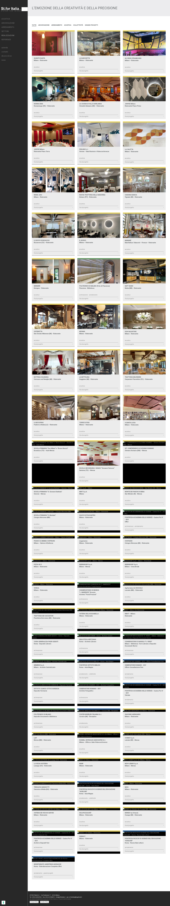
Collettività (78, 25)
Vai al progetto (53, 71)
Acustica (67, 25)
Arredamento (56, 25)
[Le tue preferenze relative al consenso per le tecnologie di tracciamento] (3, 902)
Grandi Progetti (91, 25)
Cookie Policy (44, 902)
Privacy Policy (34, 902)
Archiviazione (43, 25)
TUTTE (34, 25)
